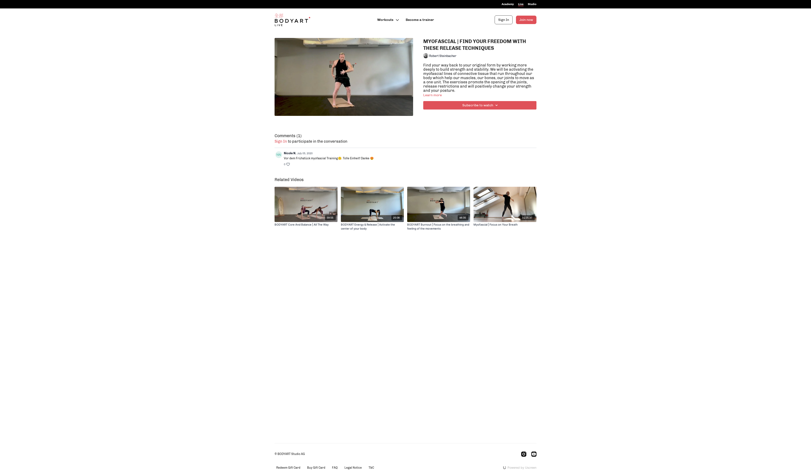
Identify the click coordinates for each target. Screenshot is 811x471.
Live (521, 4)
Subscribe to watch (477, 105)
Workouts (385, 20)
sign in (281, 141)
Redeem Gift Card (288, 468)
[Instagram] (523, 454)
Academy (508, 4)
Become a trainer (420, 20)
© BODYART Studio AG (290, 454)
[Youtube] (533, 454)
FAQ (335, 468)
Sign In (503, 20)
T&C (371, 468)
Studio (532, 4)
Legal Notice (353, 468)
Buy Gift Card (316, 468)
